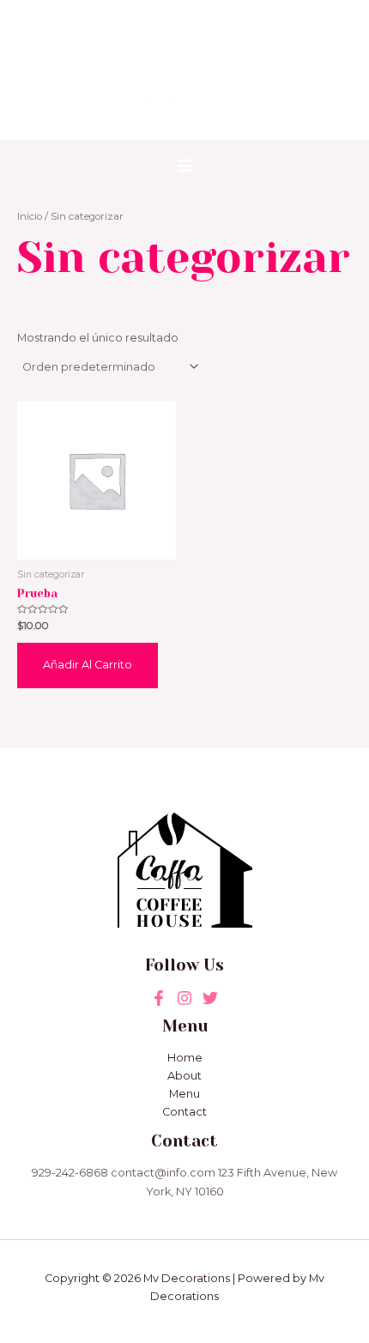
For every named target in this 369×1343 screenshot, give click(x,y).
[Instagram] (210, 998)
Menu (184, 1093)
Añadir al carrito (87, 664)
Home (185, 1057)
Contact (184, 1111)
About (184, 1075)
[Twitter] (184, 998)
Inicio (29, 216)
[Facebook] (158, 998)
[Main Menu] (184, 165)
